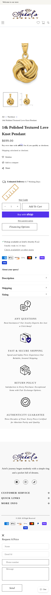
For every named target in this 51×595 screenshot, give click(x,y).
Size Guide (23, 200)
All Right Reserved (28, 518)
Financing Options (19, 226)
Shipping (5, 150)
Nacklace (11, 117)
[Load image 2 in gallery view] (26, 99)
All (3, 117)
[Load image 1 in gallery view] (10, 99)
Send (12, 588)
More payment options (25, 221)
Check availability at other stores (19, 250)
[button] (2, 22)
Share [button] (7, 168)
